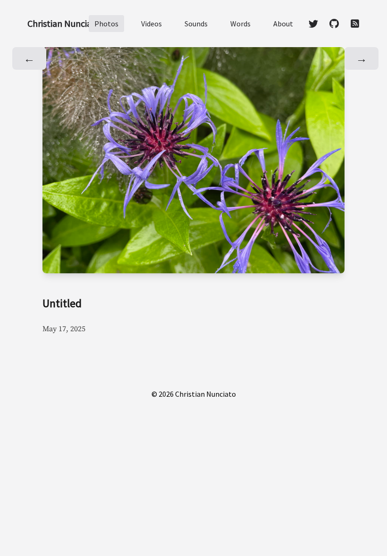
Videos (151, 23)
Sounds (196, 23)
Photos (106, 23)
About (283, 23)
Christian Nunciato (64, 23)
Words (240, 23)
